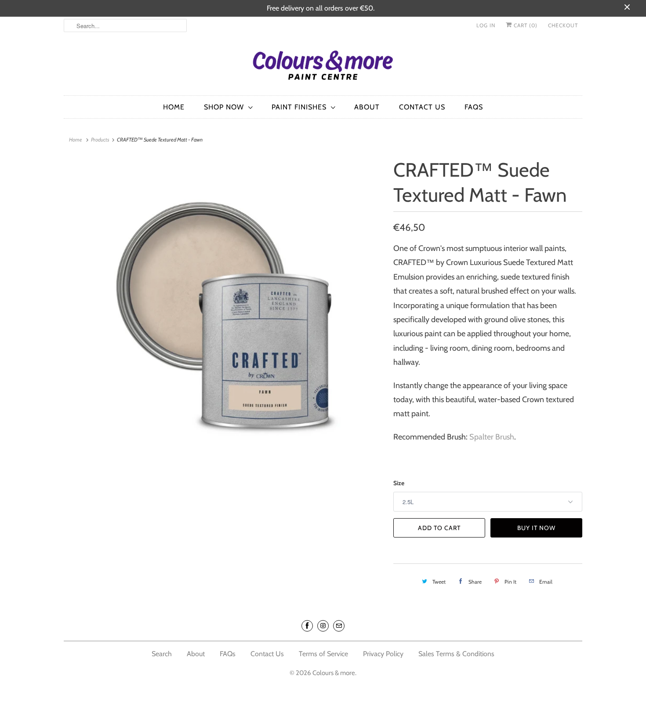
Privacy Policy (384, 654)
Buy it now (536, 528)
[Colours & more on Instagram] (323, 626)
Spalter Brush (491, 437)
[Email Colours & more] (339, 626)
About (367, 107)
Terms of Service (323, 654)
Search (162, 654)
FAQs (474, 107)
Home (174, 107)
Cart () (524, 25)
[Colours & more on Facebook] (307, 626)
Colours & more (333, 673)
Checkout (563, 25)
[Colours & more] (323, 67)
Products (100, 139)
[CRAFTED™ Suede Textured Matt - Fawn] (224, 315)
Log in (485, 25)
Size (398, 483)
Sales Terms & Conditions (456, 654)
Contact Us (422, 107)
